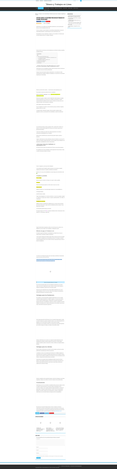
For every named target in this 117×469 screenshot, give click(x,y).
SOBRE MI (37, 0)
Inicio (36, 8)
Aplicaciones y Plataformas (58, 8)
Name (37, 447)
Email (37, 450)
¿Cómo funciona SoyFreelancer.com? (43, 56)
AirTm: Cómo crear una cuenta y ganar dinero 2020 (74, 24)
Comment (38, 438)
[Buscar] (81, 1)
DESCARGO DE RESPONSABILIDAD (76, 466)
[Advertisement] (50, 42)
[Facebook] (73, 0)
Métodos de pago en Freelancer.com (44, 59)
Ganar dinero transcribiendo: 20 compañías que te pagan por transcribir (50, 429)
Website (37, 453)
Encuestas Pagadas (46, 8)
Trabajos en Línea (40, 8)
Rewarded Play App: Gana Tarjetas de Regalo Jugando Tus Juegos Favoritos (74, 16)
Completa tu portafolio (42, 58)
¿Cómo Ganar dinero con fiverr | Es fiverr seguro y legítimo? (60, 429)
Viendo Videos (65, 8)
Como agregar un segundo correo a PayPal (74, 26)
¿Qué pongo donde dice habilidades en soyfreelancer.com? (47, 57)
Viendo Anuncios (75, 8)
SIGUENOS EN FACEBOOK (48, 0)
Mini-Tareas (52, 8)
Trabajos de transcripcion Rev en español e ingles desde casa (40, 429)
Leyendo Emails (70, 8)
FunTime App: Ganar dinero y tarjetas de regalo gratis (74, 18)
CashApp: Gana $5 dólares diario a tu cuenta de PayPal (74, 20)
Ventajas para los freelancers (42, 60)
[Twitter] (74, 0)
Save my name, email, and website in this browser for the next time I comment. (50, 456)
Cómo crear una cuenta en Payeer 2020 (74, 22)
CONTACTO (41, 0)
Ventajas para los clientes (41, 61)
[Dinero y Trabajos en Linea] (58, 4)
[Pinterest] (75, 0)
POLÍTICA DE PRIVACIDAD (65, 466)
